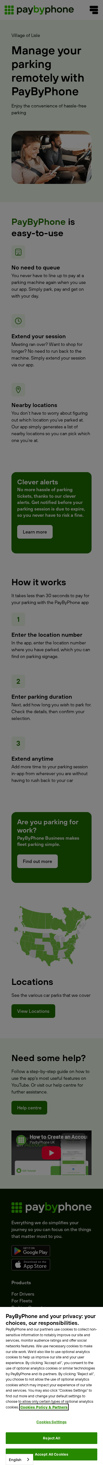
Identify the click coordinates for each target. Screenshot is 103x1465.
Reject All (51, 1438)
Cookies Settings (51, 1422)
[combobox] (19, 1459)
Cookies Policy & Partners (44, 1407)
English (15, 1459)
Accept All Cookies (51, 1454)
